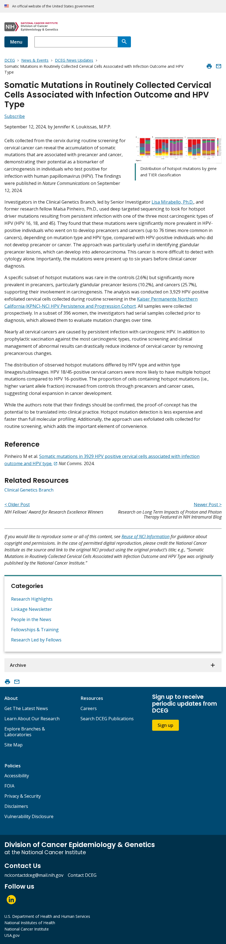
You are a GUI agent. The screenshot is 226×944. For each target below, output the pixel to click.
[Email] (219, 66)
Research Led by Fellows (36, 640)
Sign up (165, 725)
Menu (16, 42)
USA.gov (12, 935)
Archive (18, 665)
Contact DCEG (82, 875)
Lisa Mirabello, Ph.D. (172, 202)
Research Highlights (32, 599)
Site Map (13, 745)
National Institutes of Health (29, 922)
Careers (88, 708)
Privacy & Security (22, 796)
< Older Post (17, 504)
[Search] (124, 41)
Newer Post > (208, 504)
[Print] (209, 66)
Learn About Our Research (32, 719)
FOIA (9, 786)
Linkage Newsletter (31, 609)
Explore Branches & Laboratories (24, 732)
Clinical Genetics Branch (28, 490)
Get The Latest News (26, 708)
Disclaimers (16, 806)
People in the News (31, 619)
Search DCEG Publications (107, 719)
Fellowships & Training (35, 630)
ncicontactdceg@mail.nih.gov (33, 875)
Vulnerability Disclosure (28, 816)
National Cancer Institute (26, 929)
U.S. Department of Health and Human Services (47, 916)
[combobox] (76, 41)
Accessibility (16, 776)
